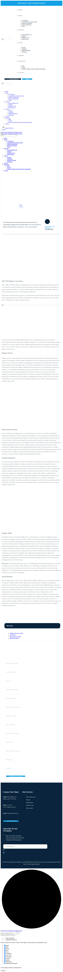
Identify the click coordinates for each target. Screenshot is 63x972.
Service (21, 206)
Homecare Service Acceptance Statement (45, 862)
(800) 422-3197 (11, 807)
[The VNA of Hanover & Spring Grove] (11, 132)
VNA (20, 205)
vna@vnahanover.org (12, 813)
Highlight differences (11, 939)
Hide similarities (10, 938)
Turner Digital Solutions (33, 864)
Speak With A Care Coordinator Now (31, 3)
